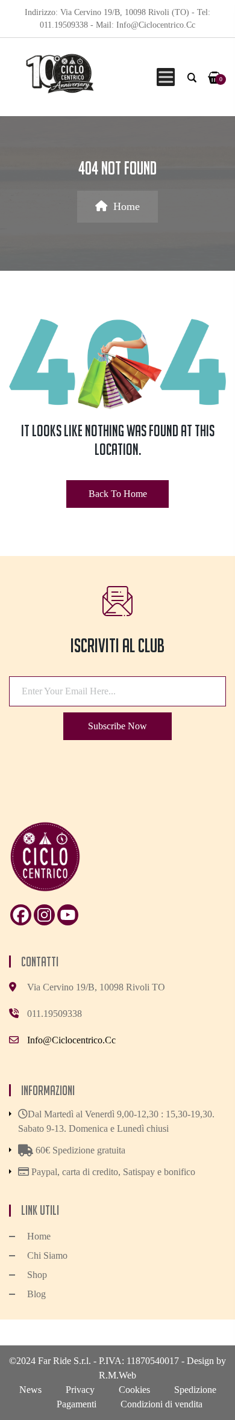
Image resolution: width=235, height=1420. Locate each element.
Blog (36, 1294)
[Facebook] (20, 914)
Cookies (134, 1389)
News (30, 1389)
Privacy (80, 1389)
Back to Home (118, 494)
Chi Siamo (47, 1255)
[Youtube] (67, 914)
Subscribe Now (117, 726)
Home (126, 206)
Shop (37, 1275)
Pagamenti (76, 1404)
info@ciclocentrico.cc (71, 1040)
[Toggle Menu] (163, 76)
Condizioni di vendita (161, 1404)
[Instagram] (44, 914)
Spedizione (195, 1389)
